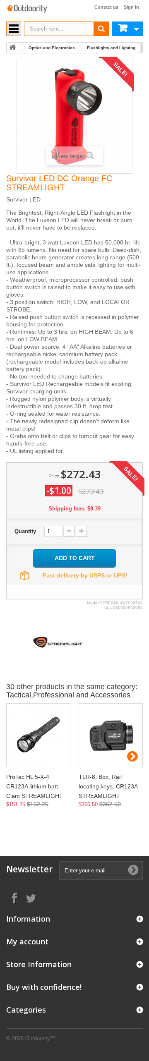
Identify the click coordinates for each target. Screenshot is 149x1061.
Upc (108, 607)
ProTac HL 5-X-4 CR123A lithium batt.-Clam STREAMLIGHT (34, 786)
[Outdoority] (27, 9)
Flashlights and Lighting (111, 48)
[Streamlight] (58, 642)
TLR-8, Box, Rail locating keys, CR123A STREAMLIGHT (108, 786)
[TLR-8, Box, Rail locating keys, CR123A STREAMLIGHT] (111, 735)
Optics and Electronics (52, 48)
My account (27, 941)
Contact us (106, 7)
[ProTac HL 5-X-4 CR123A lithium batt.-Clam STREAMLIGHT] (38, 735)
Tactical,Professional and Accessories (68, 695)
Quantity (25, 531)
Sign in (131, 7)
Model (93, 603)
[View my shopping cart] (127, 29)
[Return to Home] (12, 48)
